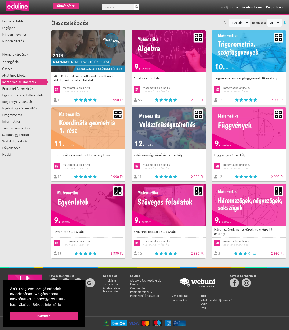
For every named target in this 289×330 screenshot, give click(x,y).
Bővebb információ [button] (47, 305)
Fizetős (237, 23)
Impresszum (111, 284)
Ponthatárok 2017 (141, 292)
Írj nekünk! (109, 280)
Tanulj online (228, 7)
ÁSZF (203, 304)
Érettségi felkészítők (17, 88)
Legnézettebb (12, 21)
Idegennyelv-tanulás (17, 101)
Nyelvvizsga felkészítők (19, 108)
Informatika (11, 121)
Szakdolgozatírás (15, 141)
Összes (7, 69)
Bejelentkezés (252, 7)
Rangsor (135, 284)
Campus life (137, 288)
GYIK (203, 308)
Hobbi (6, 154)
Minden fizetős (13, 41)
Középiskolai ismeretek (19, 82)
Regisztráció (275, 7)
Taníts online (179, 300)
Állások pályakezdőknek (145, 280)
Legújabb (8, 28)
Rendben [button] (44, 315)
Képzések (68, 6)
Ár (272, 23)
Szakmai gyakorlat (15, 135)
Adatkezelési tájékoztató (111, 289)
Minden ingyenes (14, 34)
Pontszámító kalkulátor (144, 296)
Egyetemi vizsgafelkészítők (22, 95)
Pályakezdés (11, 148)
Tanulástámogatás (16, 128)
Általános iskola (14, 75)
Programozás (12, 115)
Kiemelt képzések (15, 54)
